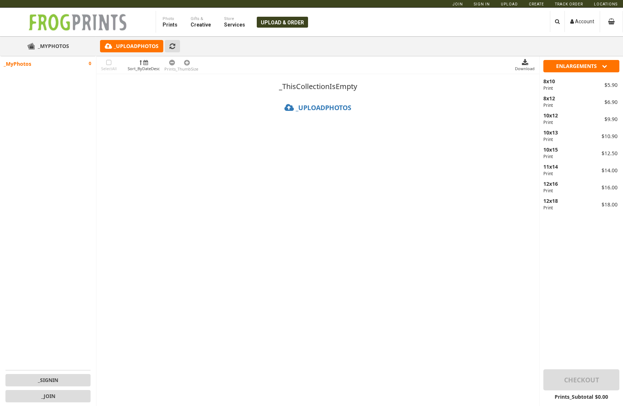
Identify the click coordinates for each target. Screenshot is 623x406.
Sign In (482, 4)
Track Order (569, 4)
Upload (509, 4)
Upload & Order (282, 22)
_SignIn (48, 380)
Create (536, 4)
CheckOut (581, 379)
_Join (48, 396)
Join (457, 4)
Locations (606, 4)
